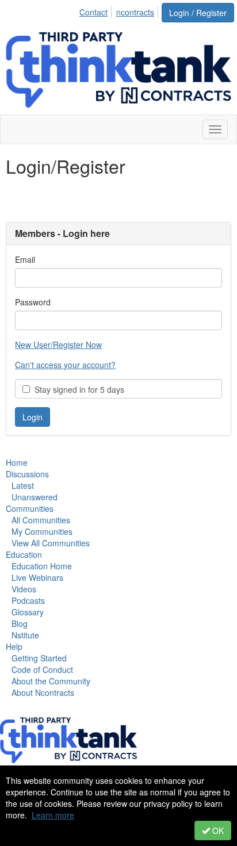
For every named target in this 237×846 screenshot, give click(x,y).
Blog (20, 623)
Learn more (53, 815)
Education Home (42, 566)
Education (24, 554)
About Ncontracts (43, 692)
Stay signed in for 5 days (77, 389)
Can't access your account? (65, 364)
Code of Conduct (42, 669)
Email (25, 259)
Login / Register (198, 12)
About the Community (51, 681)
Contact (93, 12)
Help (14, 646)
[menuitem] (96, 10)
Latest (23, 485)
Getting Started (39, 658)
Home (17, 462)
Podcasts (28, 600)
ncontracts (135, 12)
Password (33, 302)
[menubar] (120, 10)
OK (217, 830)
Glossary (28, 612)
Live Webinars (37, 577)
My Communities (42, 531)
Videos (24, 589)
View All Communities (51, 543)
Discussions (27, 474)
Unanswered (35, 497)
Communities (29, 508)
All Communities (41, 520)
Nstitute (25, 635)
